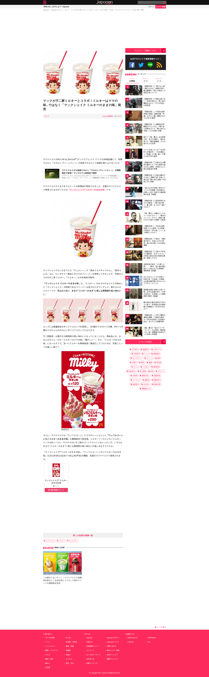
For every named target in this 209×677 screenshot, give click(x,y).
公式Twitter (141, 65)
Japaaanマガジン (57, 10)
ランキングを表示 (145, 341)
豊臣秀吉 (157, 375)
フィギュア (136, 380)
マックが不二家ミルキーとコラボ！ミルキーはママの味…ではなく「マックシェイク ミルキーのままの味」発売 (107, 10)
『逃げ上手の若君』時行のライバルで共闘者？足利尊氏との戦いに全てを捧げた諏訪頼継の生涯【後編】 (154, 191)
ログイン (151, 6)
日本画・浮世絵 (71, 642)
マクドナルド (50, 541)
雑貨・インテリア (51, 650)
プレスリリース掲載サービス (145, 50)
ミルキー (62, 541)
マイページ (90, 650)
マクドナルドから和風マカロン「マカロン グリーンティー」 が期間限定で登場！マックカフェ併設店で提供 (91, 171)
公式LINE (150, 65)
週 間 (145, 80)
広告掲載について (92, 646)
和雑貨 (68, 650)
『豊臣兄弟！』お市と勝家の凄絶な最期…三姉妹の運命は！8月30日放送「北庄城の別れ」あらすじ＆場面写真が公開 (154, 319)
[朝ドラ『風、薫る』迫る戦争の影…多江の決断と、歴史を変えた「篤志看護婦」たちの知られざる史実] (133, 141)
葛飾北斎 (157, 384)
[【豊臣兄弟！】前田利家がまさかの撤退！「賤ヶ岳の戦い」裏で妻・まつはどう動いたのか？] (133, 204)
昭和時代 (136, 384)
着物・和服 (70, 646)
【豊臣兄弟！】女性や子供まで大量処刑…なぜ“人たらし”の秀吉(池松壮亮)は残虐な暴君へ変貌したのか (154, 254)
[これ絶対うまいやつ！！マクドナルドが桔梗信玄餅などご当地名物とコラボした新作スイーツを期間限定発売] (62, 563)
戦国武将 (156, 354)
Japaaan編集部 (107, 116)
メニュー (44, 2)
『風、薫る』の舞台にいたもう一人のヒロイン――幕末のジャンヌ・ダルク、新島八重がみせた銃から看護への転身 (154, 216)
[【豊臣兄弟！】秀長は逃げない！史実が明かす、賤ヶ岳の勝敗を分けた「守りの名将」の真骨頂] (133, 103)
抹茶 (151, 371)
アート (47, 642)
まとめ (68, 637)
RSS (159, 65)
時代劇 (158, 362)
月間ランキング (91, 663)
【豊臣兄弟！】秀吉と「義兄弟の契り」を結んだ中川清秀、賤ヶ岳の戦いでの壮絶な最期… (154, 241)
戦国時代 (146, 349)
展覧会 (147, 380)
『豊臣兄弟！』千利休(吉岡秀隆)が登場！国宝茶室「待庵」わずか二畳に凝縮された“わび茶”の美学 (154, 114)
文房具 (135, 375)
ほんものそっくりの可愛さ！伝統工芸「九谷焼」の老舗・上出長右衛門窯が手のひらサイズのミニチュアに (154, 280)
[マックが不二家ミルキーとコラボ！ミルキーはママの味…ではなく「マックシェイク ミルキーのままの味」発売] (83, 73)
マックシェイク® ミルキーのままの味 (56, 481)
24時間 (132, 80)
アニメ (146, 354)
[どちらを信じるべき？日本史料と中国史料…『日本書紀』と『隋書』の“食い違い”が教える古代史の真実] (133, 154)
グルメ (67, 10)
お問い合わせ (111, 646)
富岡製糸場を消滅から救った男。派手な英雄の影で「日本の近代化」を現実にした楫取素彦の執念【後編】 (154, 292)
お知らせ (89, 642)
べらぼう (146, 367)
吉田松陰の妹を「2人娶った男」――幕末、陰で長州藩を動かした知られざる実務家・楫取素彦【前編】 (154, 267)
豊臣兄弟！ (146, 375)
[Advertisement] (83, 31)
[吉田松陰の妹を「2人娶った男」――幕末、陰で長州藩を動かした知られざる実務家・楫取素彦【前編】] (133, 268)
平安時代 (136, 354)
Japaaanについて (113, 642)
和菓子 (68, 655)
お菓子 (134, 362)
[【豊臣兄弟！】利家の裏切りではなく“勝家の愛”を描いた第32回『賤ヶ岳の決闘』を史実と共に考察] (133, 179)
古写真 (47, 667)
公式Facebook (131, 65)
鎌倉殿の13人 (146, 388)
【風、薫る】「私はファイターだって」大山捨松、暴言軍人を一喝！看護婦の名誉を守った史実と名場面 (154, 330)
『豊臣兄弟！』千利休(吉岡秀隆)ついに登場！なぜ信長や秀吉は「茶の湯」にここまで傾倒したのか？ (154, 229)
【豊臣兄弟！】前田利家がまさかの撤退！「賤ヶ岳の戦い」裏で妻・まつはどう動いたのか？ (154, 203)
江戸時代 (135, 349)
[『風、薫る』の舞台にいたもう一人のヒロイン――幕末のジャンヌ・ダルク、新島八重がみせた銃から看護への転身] (133, 217)
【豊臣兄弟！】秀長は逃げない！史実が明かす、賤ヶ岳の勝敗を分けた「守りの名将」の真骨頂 (154, 102)
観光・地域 (49, 659)
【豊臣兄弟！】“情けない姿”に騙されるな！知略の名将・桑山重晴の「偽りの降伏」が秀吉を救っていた (154, 89)
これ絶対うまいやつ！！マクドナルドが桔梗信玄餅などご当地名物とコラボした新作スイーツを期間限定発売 (62, 580)
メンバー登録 (160, 6)
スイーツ (149, 358)
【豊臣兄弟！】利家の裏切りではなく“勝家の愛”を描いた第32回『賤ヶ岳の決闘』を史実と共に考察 (154, 178)
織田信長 (156, 367)
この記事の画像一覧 (84, 535)
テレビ (135, 367)
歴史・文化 (70, 663)
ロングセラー (73, 541)
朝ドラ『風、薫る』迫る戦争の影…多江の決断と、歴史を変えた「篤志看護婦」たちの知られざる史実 (154, 140)
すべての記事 (50, 637)
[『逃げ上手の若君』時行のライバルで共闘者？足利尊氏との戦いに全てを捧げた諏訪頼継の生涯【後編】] (133, 192)
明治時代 (132, 371)
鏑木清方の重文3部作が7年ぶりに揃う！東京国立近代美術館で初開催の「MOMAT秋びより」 (154, 305)
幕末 (142, 362)
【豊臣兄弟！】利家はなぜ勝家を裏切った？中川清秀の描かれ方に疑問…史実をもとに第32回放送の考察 (154, 165)
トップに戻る (161, 627)
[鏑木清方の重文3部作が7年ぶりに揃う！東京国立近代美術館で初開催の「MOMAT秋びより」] (133, 306)
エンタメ (69, 659)
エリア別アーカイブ (93, 655)
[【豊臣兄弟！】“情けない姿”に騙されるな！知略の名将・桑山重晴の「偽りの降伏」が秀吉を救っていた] (133, 90)
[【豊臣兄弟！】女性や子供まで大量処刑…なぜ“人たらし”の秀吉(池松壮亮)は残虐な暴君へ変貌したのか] (133, 255)
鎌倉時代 (157, 380)
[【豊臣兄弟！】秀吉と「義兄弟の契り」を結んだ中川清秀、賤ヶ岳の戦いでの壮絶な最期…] (133, 243)
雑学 (158, 358)
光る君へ (146, 384)
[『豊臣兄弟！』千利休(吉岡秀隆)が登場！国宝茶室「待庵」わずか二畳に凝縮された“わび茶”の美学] (133, 115)
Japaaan (104, 2)
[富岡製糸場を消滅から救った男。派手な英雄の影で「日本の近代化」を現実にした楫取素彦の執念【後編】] (133, 294)
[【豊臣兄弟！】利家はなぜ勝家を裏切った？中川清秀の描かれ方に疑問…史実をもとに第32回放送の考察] (133, 166)
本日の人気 (90, 659)
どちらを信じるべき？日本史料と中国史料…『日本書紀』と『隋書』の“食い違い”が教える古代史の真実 (154, 152)
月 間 (159, 80)
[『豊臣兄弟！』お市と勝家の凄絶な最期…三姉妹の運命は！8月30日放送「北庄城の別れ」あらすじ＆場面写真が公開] (133, 319)
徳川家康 (143, 371)
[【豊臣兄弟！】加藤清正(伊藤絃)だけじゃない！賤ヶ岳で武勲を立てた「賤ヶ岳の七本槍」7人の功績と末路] (133, 128)
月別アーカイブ (112, 655)
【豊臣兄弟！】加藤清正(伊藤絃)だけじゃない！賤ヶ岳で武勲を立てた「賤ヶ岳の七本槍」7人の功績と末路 (154, 127)
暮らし (47, 663)
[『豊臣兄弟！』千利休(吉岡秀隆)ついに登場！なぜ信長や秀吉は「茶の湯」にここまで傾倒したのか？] (133, 230)
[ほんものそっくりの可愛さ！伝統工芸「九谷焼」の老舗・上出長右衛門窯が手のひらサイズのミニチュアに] (133, 281)
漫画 (150, 362)
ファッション (50, 646)
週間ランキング (112, 659)
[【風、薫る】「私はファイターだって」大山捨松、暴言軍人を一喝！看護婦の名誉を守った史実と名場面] (133, 332)
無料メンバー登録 (113, 650)
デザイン (161, 371)
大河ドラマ (157, 349)
